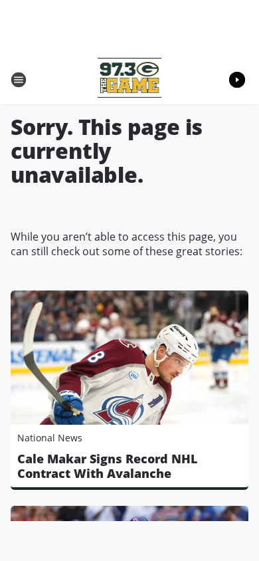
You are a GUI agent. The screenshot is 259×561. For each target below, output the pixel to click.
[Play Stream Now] (237, 80)
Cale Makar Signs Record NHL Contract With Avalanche (107, 466)
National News (49, 437)
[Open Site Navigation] (19, 80)
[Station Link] (130, 79)
